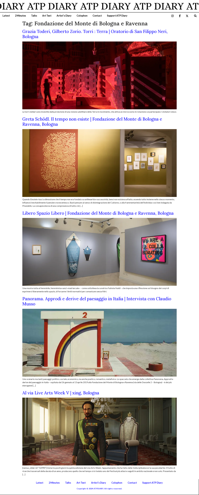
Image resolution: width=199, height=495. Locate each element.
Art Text (46, 15)
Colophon (82, 15)
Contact (97, 15)
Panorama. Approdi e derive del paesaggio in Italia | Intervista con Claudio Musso (96, 301)
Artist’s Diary (64, 15)
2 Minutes (20, 15)
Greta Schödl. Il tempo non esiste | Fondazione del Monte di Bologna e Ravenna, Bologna (92, 121)
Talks (34, 15)
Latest (6, 15)
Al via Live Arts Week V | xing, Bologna (60, 393)
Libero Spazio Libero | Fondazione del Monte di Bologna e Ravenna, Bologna (98, 213)
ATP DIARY (37, 6)
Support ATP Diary (117, 15)
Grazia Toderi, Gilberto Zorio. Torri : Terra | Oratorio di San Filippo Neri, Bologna (95, 34)
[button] (195, 16)
